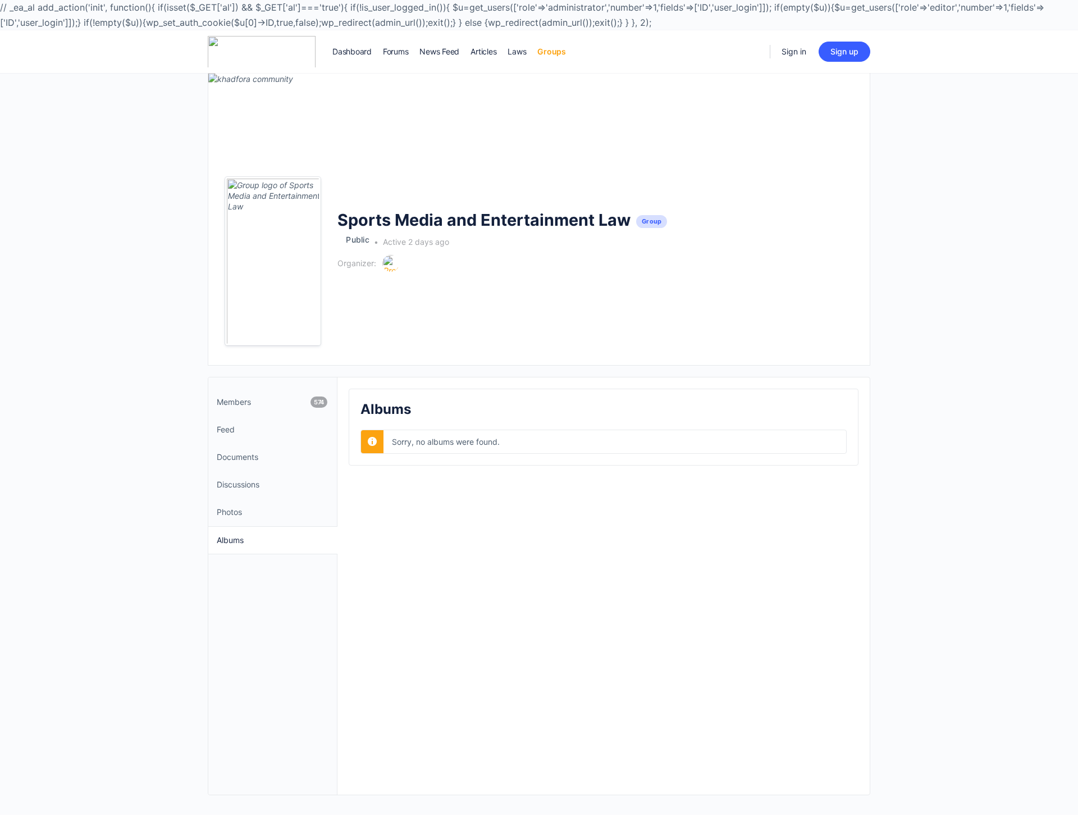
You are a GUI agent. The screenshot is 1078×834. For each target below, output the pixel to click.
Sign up (844, 51)
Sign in (794, 51)
